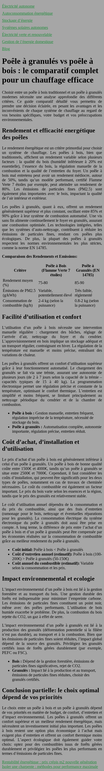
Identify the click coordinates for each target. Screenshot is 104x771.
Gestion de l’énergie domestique (27, 41)
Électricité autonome (18, 6)
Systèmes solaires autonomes (25, 27)
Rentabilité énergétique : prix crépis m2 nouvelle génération (49, 762)
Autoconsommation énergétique (27, 13)
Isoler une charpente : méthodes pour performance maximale (50, 766)
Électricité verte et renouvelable (27, 34)
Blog (6, 49)
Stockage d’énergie (17, 20)
